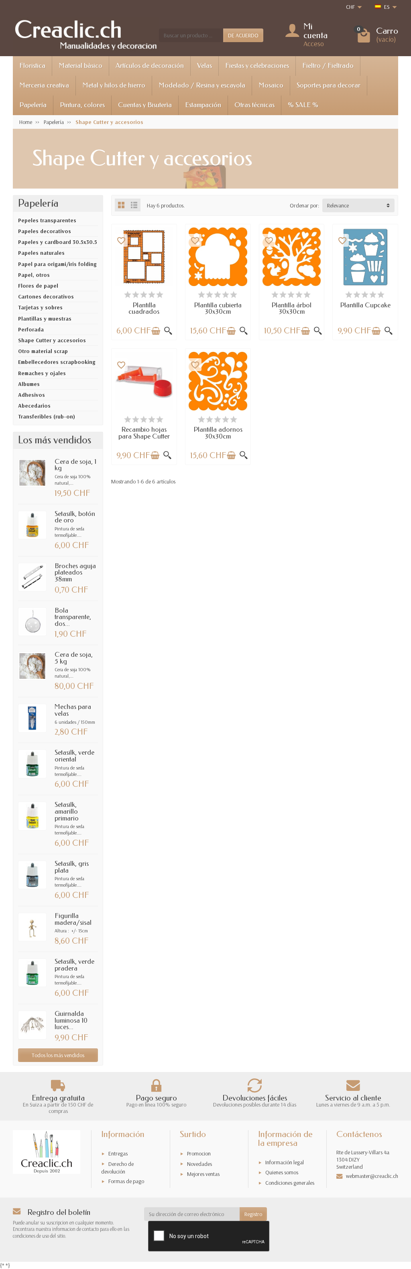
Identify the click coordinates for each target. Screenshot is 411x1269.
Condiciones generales (289, 1182)
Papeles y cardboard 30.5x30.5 (57, 242)
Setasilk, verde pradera (74, 965)
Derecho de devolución (117, 1167)
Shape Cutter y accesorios (52, 340)
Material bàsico (80, 65)
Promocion (199, 1153)
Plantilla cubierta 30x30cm (218, 308)
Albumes (29, 384)
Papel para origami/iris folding (57, 264)
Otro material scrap (43, 351)
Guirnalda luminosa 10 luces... (71, 1020)
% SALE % (303, 105)
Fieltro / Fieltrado (328, 65)
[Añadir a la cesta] (156, 331)
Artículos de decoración (150, 65)
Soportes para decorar (328, 85)
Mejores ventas (203, 1174)
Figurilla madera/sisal (73, 919)
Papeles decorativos (44, 231)
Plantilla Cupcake (365, 305)
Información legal (284, 1162)
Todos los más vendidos (58, 1055)
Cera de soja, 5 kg (74, 658)
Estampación (203, 105)
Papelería (33, 105)
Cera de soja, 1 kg (75, 465)
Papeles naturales (41, 252)
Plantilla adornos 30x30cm (217, 433)
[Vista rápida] (168, 331)
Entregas (118, 1153)
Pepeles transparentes (47, 220)
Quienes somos (281, 1172)
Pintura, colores (82, 105)
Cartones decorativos (46, 296)
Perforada (31, 329)
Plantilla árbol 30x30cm (291, 308)
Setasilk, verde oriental (74, 756)
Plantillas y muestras (44, 318)
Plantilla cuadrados (143, 308)
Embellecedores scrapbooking (56, 361)
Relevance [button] (338, 205)
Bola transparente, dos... (73, 617)
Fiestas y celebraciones (257, 65)
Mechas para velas (73, 710)
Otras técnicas (254, 105)
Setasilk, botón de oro (75, 517)
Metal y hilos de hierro (113, 85)
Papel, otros (34, 274)
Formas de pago (126, 1181)
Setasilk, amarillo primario (67, 811)
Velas (204, 65)
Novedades (199, 1163)
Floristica (32, 65)
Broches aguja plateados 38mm (75, 572)
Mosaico (270, 85)
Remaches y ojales (42, 373)
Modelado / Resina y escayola (202, 85)
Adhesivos (31, 394)
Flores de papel (38, 285)
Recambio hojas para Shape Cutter (144, 433)
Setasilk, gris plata (72, 867)
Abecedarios (34, 405)
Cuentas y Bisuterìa (145, 105)
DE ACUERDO (243, 35)
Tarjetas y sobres (40, 307)
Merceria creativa (44, 85)
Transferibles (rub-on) (46, 416)
